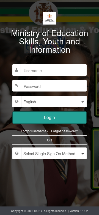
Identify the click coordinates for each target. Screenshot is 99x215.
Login (49, 117)
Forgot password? (64, 131)
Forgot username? (34, 131)
